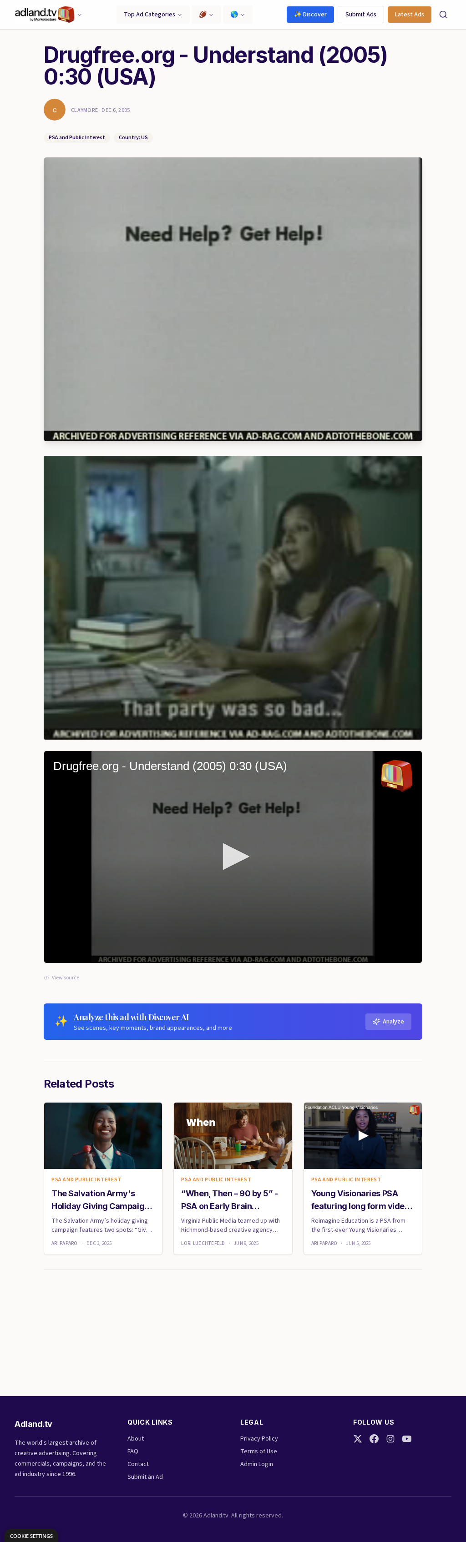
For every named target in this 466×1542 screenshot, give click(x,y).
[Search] (443, 14)
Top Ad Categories (149, 14)
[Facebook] (374, 1438)
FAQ (132, 1451)
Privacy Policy (259, 1438)
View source (65, 978)
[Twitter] (357, 1438)
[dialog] (31, 1535)
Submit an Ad (145, 1477)
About (135, 1438)
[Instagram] (390, 1438)
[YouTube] (406, 1438)
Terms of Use (258, 1451)
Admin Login (256, 1464)
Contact (138, 1464)
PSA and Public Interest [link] (86, 1180)
